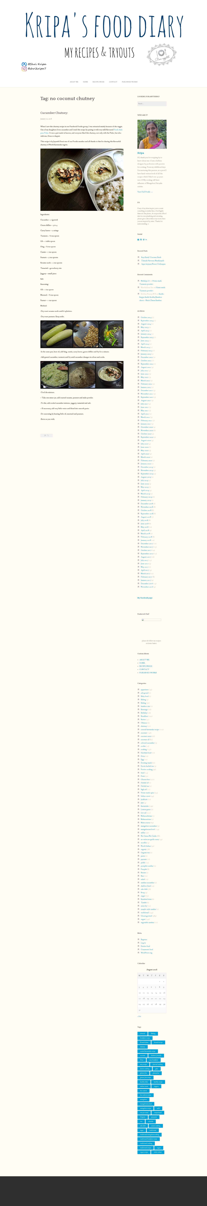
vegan (143, 919)
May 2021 (144, 410)
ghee (156, 1069)
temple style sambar (148, 909)
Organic (142, 1117)
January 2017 (146, 580)
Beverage (144, 709)
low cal (143, 813)
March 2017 (145, 573)
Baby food (145, 696)
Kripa (140, 153)
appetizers (145, 689)
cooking (144, 749)
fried (142, 773)
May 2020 (144, 450)
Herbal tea (145, 786)
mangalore (143, 1099)
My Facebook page (144, 598)
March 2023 (145, 347)
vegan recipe (144, 1152)
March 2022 (145, 380)
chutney (144, 726)
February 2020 (146, 460)
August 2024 (146, 324)
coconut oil (145, 739)
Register (144, 939)
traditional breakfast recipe (148, 1139)
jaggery (156, 1086)
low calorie (143, 1091)
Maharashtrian (146, 816)
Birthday (144, 713)
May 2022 (144, 377)
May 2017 (144, 567)
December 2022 (147, 357)
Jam (142, 803)
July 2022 (144, 370)
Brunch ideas (144, 1042)
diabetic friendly (156, 1055)
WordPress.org (146, 953)
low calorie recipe (145, 1095)
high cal (144, 789)
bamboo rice (145, 706)
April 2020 (145, 454)
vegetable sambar (147, 922)
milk (158, 1108)
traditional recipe (145, 1148)
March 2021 (145, 417)
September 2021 (147, 397)
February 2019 (146, 497)
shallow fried (146, 886)
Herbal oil (145, 783)
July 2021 (144, 404)
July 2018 (144, 520)
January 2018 (146, 540)
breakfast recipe (145, 1038)
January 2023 (146, 354)
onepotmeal (158, 1112)
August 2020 (146, 440)
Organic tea (145, 852)
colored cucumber (147, 743)
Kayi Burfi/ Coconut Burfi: (151, 257)
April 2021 (145, 414)
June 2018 (145, 524)
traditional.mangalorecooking (149, 1134)
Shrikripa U (145, 281)
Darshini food (146, 753)
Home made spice (147, 793)
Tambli (143, 902)
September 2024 (147, 320)
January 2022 (146, 387)
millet (143, 833)
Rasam (143, 872)
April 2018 (145, 530)
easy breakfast (153, 1060)
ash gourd (144, 693)
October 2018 (146, 510)
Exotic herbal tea (147, 766)
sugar (143, 896)
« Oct (139, 1016)
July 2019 (144, 480)
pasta (143, 856)
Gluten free (145, 779)
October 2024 (146, 317)
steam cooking (155, 1126)
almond (142, 1033)
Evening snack (146, 763)
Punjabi (144, 869)
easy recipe (143, 1064)
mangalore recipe (145, 1108)
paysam (144, 859)
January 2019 (146, 500)
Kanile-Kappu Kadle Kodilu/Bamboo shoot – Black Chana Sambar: (151, 297)
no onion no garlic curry (150, 839)
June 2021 (145, 407)
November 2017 (147, 547)
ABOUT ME (74, 82)
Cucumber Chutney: (54, 113)
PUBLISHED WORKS (129, 82)
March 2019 (145, 494)
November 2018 (147, 507)
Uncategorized (146, 916)
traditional (145, 912)
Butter (143, 719)
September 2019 (147, 474)
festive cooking (144, 1069)
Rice (142, 876)
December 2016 (147, 583)
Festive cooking (147, 769)
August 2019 (146, 477)
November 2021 (147, 394)
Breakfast (144, 716)
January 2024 (146, 334)
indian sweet (144, 1086)
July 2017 (144, 560)
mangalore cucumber (149, 826)
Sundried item (146, 899)
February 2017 (146, 577)
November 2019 (147, 470)
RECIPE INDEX (98, 82)
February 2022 (146, 384)
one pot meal (144, 1112)
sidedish (150, 1121)
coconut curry (146, 736)
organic (143, 849)
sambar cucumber (147, 882)
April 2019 (145, 490)
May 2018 (144, 527)
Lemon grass (146, 809)
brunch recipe (158, 1042)
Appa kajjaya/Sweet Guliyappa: (153, 264)
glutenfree (156, 1073)
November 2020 (147, 430)
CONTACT (113, 82)
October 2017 (146, 550)
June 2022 (145, 374)
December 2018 (147, 503)
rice (141, 1121)
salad (143, 879)
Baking (143, 699)
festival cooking (158, 1064)
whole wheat (158, 1152)
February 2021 (146, 420)
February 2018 (146, 537)
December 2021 (147, 390)
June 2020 (145, 447)
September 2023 (147, 337)
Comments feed (147, 949)
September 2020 (147, 437)
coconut (144, 733)
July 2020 (144, 444)
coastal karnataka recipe (150, 729)
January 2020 (146, 464)
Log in (143, 943)
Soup (143, 892)
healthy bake (144, 1082)
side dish (144, 889)
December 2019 (147, 467)
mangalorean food (148, 829)
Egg (142, 759)
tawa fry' (144, 906)
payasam (154, 1117)
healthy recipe (158, 1082)
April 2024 (145, 330)
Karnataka (145, 806)
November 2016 (147, 587)
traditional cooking (146, 1143)
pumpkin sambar (147, 866)
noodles (144, 843)
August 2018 (146, 517)
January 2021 (146, 424)
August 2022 (146, 367)
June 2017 (145, 563)
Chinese (144, 723)
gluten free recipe (145, 1077)
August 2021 (146, 400)
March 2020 (145, 457)
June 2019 (145, 484)
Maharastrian (146, 819)
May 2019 (144, 487)
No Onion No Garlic (149, 836)
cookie (143, 746)
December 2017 (147, 543)
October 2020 (146, 434)
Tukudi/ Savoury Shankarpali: (152, 260)
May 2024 (144, 327)
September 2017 (147, 553)
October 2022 (146, 360)
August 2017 (146, 557)
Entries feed (145, 946)
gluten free (143, 1073)
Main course (145, 823)
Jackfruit (144, 799)
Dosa (143, 756)
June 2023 (145, 340)
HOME (85, 82)
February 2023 (146, 350)
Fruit (143, 776)
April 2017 (145, 570)
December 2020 (147, 427)
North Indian (146, 846)
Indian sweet (145, 796)
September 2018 (147, 514)
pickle (143, 862)
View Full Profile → (145, 192)
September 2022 (147, 364)
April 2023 (145, 344)
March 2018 (145, 533)
